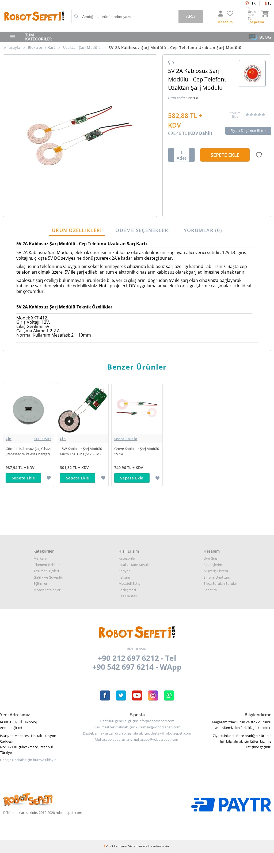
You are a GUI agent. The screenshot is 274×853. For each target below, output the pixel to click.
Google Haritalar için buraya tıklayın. (28, 760)
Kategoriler (127, 558)
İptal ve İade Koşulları (136, 564)
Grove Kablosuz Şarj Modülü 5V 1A (136, 451)
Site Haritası (128, 596)
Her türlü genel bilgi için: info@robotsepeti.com (137, 721)
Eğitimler (40, 583)
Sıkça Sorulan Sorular (220, 583)
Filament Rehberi (46, 564)
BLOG (265, 37)
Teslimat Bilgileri (46, 570)
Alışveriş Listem (216, 570)
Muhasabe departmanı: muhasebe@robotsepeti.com (137, 739)
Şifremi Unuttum (217, 577)
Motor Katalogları (47, 589)
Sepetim (210, 589)
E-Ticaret (120, 846)
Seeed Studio (126, 438)
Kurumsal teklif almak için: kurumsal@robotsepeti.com (137, 727)
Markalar (40, 558)
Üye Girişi (211, 558)
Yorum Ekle (235, 115)
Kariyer (124, 570)
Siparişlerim (213, 564)
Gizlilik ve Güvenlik (48, 577)
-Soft (109, 846)
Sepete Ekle (225, 155)
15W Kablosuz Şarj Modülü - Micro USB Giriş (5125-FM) (82, 451)
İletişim (124, 577)
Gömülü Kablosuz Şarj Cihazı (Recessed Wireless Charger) (28, 451)
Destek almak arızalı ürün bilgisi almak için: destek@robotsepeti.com (137, 733)
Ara (190, 16)
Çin (28, 438)
